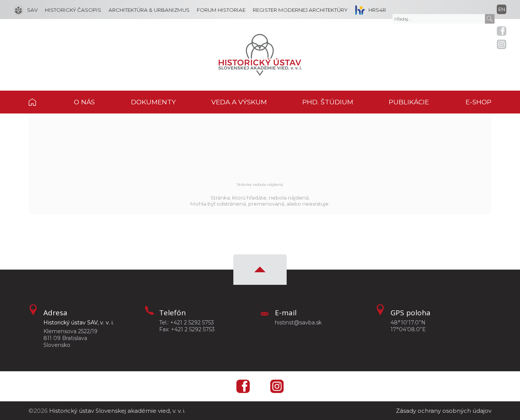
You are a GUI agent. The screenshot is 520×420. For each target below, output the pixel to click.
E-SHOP (478, 102)
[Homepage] (260, 55)
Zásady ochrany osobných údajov (443, 410)
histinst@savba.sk (298, 322)
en (501, 9)
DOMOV (42, 102)
